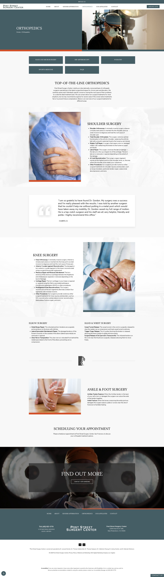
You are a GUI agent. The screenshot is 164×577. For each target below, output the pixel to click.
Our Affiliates (101, 514)
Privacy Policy (72, 553)
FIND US (82, 2)
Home (18, 32)
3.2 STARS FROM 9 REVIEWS (46, 529)
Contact (113, 514)
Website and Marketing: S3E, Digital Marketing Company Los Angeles (96, 553)
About (56, 514)
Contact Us (157, 575)
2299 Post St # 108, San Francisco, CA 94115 (117, 528)
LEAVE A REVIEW (46, 531)
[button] (3, 573)
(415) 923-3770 (47, 526)
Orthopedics (87, 514)
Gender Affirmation (70, 514)
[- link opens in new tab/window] (80, 545)
